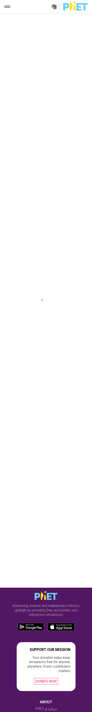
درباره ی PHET (46, 709)
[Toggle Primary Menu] (7, 6)
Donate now (46, 681)
